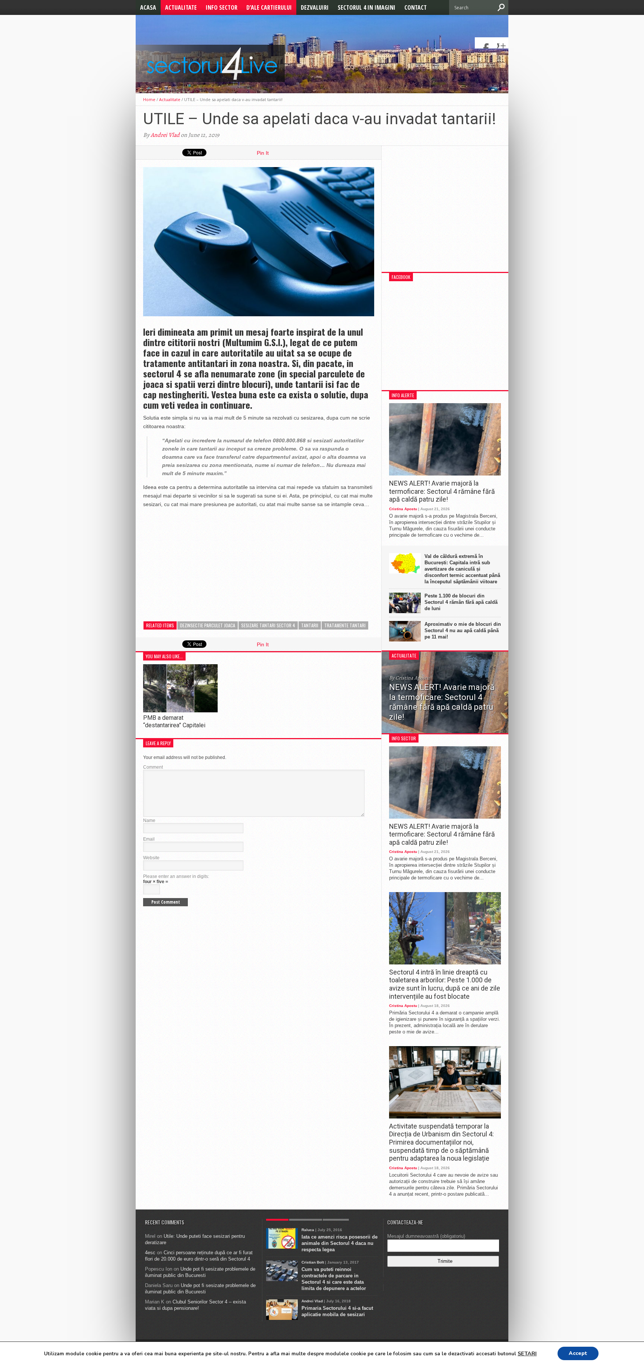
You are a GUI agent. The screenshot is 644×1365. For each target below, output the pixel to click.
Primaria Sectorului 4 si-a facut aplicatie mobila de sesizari (337, 1311)
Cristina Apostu (403, 509)
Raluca (308, 1230)
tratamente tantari (345, 625)
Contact (415, 7)
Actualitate (181, 7)
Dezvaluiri (315, 7)
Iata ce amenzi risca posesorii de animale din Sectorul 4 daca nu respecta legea (340, 1243)
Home (149, 99)
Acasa (148, 7)
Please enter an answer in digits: (176, 876)
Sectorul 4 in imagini (366, 7)
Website (151, 857)
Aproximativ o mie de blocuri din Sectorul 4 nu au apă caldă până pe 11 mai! (462, 630)
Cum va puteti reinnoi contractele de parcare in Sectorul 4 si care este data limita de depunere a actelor (334, 1279)
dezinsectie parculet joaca (207, 625)
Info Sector (221, 7)
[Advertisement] (199, 561)
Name (149, 820)
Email (149, 839)
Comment (153, 767)
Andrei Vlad (165, 135)
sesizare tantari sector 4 (268, 625)
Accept (578, 1353)
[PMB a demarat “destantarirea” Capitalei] (180, 710)
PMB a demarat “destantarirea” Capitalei (174, 721)
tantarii (309, 625)
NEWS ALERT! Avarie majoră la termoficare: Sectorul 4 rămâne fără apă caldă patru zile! (442, 491)
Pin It (263, 153)
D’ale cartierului (269, 7)
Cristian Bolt (313, 1262)
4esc (150, 1252)
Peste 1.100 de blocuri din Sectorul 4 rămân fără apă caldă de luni (461, 602)
